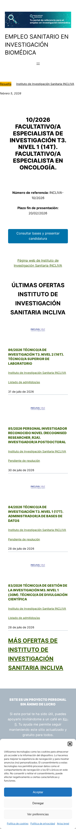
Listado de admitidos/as (24, 382)
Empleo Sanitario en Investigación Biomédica (37, 44)
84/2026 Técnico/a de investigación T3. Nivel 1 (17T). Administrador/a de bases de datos (35, 514)
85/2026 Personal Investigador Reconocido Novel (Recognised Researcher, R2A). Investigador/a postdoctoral (37, 435)
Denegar (38, 803)
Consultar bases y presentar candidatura (38, 236)
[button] (70, 744)
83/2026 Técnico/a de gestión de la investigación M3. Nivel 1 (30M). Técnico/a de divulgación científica (37, 592)
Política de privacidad (42, 823)
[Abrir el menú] (38, 63)
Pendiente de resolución (24, 460)
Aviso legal (63, 823)
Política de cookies (17, 823)
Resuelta (5, 84)
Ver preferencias (38, 814)
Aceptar (38, 792)
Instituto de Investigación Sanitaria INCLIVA (45, 84)
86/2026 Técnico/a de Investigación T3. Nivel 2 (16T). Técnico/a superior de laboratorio (36, 356)
